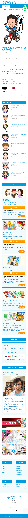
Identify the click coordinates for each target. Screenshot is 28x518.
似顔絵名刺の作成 (19, 474)
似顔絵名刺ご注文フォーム (21, 486)
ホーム (3, 466)
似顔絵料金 (18, 468)
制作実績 (3, 472)
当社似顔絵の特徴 (19, 466)
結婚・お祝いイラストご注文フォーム (21, 489)
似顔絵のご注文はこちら (7, 79)
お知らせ (3, 468)
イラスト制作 (4, 489)
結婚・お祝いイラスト (6, 484)
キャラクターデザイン (6, 486)
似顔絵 (6, 6)
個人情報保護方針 (14, 505)
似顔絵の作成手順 (19, 470)
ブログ (3, 470)
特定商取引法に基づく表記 (14, 507)
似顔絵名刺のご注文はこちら (8, 81)
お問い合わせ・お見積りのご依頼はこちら (11, 83)
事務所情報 (14, 502)
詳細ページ (21, 216)
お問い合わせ (14, 500)
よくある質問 (18, 472)
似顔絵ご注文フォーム (20, 484)
